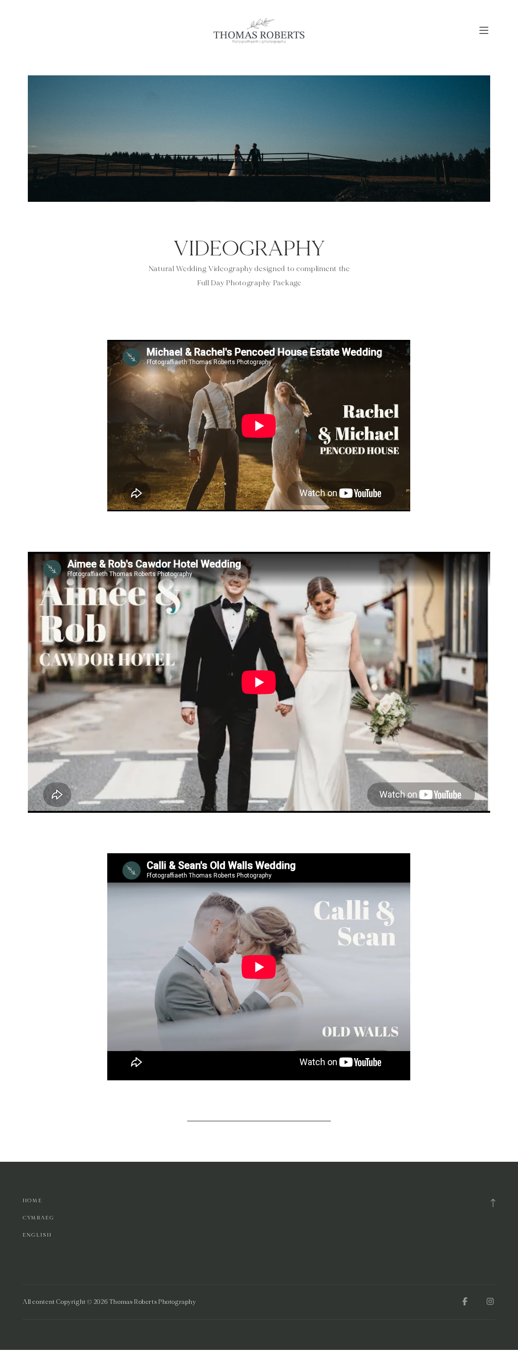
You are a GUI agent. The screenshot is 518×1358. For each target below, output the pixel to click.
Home (32, 1200)
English (37, 1235)
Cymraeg (38, 1217)
